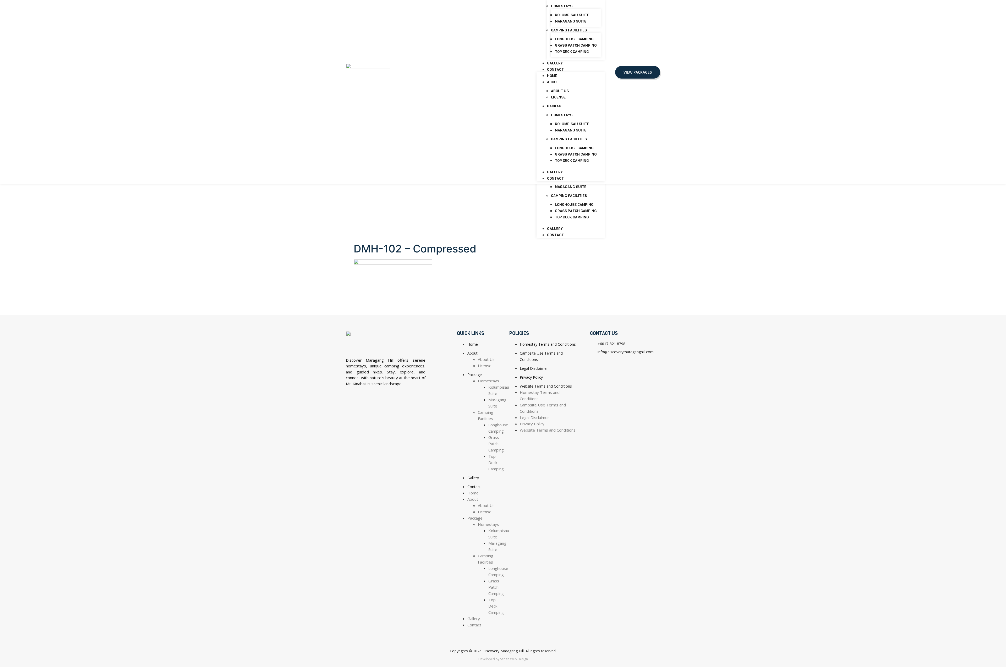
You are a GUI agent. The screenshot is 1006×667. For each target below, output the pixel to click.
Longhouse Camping (574, 204)
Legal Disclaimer (534, 368)
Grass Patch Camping (576, 210)
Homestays (561, 6)
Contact (555, 235)
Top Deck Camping (572, 217)
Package (555, 106)
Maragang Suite (570, 186)
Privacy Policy (531, 377)
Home (552, 75)
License (558, 97)
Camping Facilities (569, 195)
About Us (560, 91)
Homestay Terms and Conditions (548, 344)
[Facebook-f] (596, 366)
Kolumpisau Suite (572, 15)
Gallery (555, 228)
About (553, 82)
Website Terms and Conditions (546, 386)
